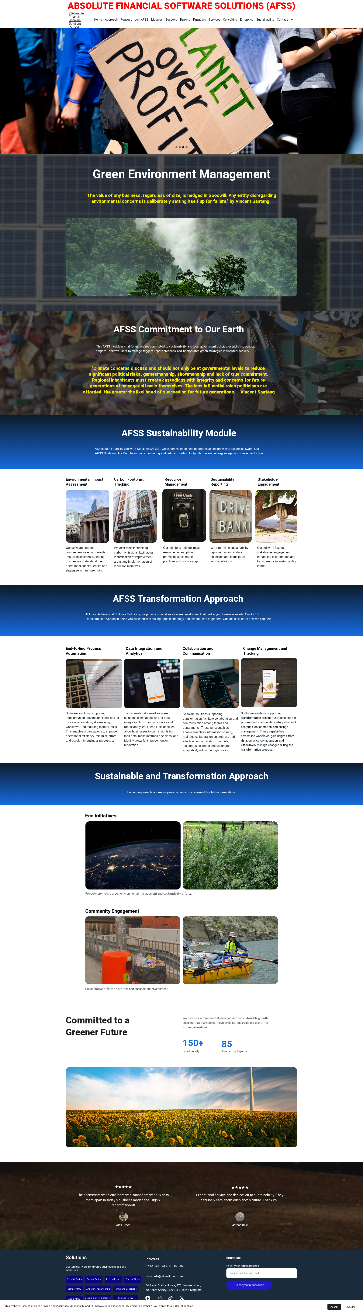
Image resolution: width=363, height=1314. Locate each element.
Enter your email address (242, 1266)
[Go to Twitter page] (181, 1298)
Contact (282, 19)
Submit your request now (249, 1285)
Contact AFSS (74, 1289)
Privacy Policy (94, 1279)
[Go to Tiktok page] (170, 1298)
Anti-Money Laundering (98, 1289)
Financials (199, 19)
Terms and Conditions (125, 1289)
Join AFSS (141, 19)
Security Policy (74, 1279)
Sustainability (265, 19)
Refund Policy (113, 1279)
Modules (157, 19)
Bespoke (171, 19)
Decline (351, 1306)
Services (214, 19)
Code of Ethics (133, 1279)
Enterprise (247, 19)
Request (126, 19)
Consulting (230, 19)
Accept (334, 1306)
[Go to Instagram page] (159, 1298)
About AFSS (74, 1299)
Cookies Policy (125, 1298)
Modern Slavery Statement (98, 1298)
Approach (111, 19)
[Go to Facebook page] (147, 1298)
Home (98, 19)
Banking (185, 19)
